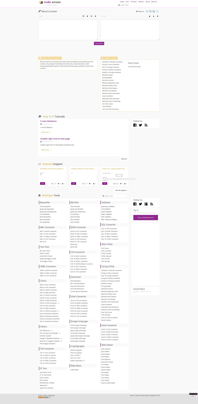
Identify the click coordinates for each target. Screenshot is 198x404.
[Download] (153, 16)
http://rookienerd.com (146, 217)
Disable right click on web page (55, 138)
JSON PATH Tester (46, 256)
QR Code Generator (77, 289)
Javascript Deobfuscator (48, 212)
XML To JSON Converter (48, 231)
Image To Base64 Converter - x (51, 338)
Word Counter (106, 320)
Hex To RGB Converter (48, 293)
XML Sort (43, 242)
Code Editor (75, 370)
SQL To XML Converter (109, 234)
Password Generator (78, 286)
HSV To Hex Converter (47, 306)
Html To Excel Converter (79, 311)
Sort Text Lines (107, 104)
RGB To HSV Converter (48, 287)
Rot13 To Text (75, 358)
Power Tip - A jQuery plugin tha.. (113, 169)
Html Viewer (105, 354)
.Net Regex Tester (46, 261)
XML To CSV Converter (48, 234)
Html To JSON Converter (79, 303)
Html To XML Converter (79, 306)
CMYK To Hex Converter (48, 298)
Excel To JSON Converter (109, 332)
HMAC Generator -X (77, 361)
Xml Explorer (105, 359)
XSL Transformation (78, 283)
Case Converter (107, 96)
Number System (45, 336)
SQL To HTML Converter (109, 239)
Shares (122, 1)
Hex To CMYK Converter (48, 295)
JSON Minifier (75, 217)
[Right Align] (95, 16)
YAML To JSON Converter (48, 270)
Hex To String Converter (110, 67)
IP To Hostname (45, 375)
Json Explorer (106, 349)
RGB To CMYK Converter (48, 290)
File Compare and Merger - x (50, 333)
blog (127, 1)
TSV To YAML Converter (48, 361)
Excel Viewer (105, 367)
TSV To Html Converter (48, 363)
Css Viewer (105, 364)
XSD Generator (76, 281)
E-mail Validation (48, 121)
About (132, 395)
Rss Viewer (105, 372)
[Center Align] (149, 16)
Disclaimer (153, 395)
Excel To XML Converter (109, 335)
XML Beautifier (45, 219)
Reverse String (107, 75)
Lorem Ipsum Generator (79, 291)
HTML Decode (106, 256)
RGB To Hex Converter (48, 285)
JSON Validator (106, 212)
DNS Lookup (44, 378)
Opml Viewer (105, 370)
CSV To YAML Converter (79, 269)
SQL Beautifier (45, 222)
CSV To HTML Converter (79, 261)
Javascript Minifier (77, 209)
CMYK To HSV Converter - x (49, 303)
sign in (147, 1)
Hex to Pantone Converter (49, 314)
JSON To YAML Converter (79, 236)
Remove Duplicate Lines (110, 83)
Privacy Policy (145, 395)
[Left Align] (83, 16)
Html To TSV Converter (79, 316)
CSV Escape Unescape (78, 338)
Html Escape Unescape (79, 325)
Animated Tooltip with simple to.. (52, 169)
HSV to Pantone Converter (49, 321)
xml (49, 397)
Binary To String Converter (111, 72)
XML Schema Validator (109, 219)
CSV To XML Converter (78, 256)
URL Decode (105, 261)
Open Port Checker (46, 388)
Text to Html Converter (110, 109)
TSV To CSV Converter (47, 353)
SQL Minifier (75, 222)
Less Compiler (106, 251)
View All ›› (124, 159)
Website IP (43, 385)
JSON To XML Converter (79, 234)
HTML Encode (106, 253)
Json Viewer (105, 351)
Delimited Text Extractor (111, 99)
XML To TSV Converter (48, 239)
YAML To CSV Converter (48, 276)
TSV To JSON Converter (48, 355)
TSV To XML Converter (48, 358)
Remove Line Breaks (109, 91)
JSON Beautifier (45, 217)
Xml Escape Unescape (78, 328)
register (154, 1)
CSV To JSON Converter (79, 259)
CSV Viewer (105, 375)
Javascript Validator (108, 206)
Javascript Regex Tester (48, 259)
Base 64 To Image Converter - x (51, 341)
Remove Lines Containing (111, 101)
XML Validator (106, 217)
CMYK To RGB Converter (48, 300)
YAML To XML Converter (48, 273)
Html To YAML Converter (79, 308)
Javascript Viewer (107, 362)
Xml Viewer (105, 357)
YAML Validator (106, 214)
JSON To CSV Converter (79, 231)
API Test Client (45, 251)
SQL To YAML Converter (109, 236)
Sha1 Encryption (76, 353)
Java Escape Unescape (78, 331)
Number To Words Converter (112, 62)
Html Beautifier (45, 206)
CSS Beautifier (45, 214)
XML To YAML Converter (48, 236)
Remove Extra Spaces (109, 88)
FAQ (158, 395)
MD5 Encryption (76, 350)
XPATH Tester (44, 253)
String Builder (107, 78)
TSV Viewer (105, 378)
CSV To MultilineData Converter (82, 264)
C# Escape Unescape (78, 333)
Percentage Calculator (47, 344)
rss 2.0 (40, 397)
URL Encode (105, 259)
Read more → (46, 132)
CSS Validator (106, 209)
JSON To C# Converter (78, 239)
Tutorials (133, 1)
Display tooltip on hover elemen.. (83, 169)
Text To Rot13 (75, 355)
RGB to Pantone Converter (49, 316)
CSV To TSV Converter (78, 272)
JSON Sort (74, 244)
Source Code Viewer (108, 383)
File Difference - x (46, 331)
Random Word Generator (111, 93)
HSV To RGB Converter (48, 308)
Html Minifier (75, 206)
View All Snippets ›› (121, 190)
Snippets (141, 1)
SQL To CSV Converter (109, 229)
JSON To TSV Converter (79, 242)
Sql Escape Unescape (78, 341)
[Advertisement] (99, 51)
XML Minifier (75, 219)
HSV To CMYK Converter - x (49, 311)
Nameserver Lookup (47, 383)
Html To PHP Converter (79, 314)
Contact (137, 395)
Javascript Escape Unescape (80, 336)
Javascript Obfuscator (78, 212)
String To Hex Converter (110, 64)
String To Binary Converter (111, 70)
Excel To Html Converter (109, 340)
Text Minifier (106, 106)
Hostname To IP (45, 372)
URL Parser (105, 248)
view (42, 183)
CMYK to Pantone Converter (50, 319)
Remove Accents (108, 80)
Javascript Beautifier (47, 209)
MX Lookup (44, 380)
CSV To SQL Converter (78, 266)
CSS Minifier (75, 214)
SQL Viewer (105, 380)
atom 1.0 (45, 397)
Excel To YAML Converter (110, 337)
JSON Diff (74, 247)
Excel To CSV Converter (109, 329)
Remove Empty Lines (109, 85)
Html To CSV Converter (79, 300)
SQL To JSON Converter (109, 231)
